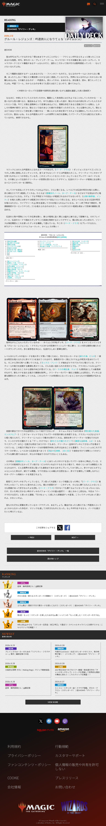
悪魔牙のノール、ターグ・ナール (61, 193)
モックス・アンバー (46, 241)
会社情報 (14, 786)
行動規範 (61, 746)
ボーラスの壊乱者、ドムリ (48, 245)
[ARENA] (64, 237)
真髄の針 (75, 246)
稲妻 (74, 248)
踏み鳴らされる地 (13, 243)
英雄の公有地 (12, 248)
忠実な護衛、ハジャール (15, 266)
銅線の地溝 (11, 245)
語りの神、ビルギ (13, 274)
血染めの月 (76, 250)
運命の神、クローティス (15, 276)
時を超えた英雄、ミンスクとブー (50, 246)
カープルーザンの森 (14, 246)
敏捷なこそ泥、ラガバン (15, 263)
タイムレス (88, 46)
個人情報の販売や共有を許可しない (77, 766)
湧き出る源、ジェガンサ (80, 241)
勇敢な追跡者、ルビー (15, 269)
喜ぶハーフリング (13, 261)
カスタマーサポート (70, 755)
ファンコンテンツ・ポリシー (29, 764)
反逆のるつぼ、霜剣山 (15, 250)
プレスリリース (66, 777)
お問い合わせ (65, 786)
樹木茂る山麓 (12, 241)
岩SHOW (97, 46)
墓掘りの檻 (76, 245)
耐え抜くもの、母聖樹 (15, 251)
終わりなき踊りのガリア (15, 268)
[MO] (59, 237)
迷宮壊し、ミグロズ (14, 278)
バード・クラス (63, 169)
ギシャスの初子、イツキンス (17, 264)
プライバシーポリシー (24, 755)
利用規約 (14, 746)
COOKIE (13, 777)
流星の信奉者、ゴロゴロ (15, 273)
